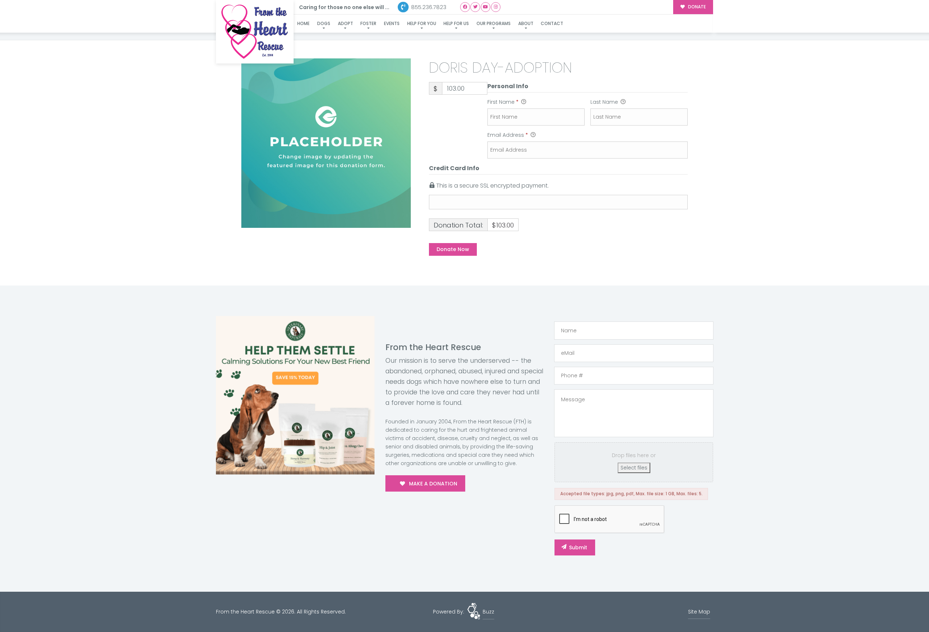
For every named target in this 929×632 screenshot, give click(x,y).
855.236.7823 (428, 7)
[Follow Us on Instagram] (496, 7)
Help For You (421, 23)
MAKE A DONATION (432, 483)
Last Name (604, 102)
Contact (552, 23)
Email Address (507, 135)
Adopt (345, 23)
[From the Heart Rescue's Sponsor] (295, 395)
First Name (503, 102)
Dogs (323, 23)
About (525, 23)
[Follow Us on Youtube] (486, 7)
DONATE (696, 7)
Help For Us (456, 23)
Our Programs (493, 23)
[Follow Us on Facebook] (465, 7)
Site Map (699, 611)
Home (303, 23)
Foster (368, 23)
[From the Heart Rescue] (254, 31)
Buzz (488, 611)
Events (392, 23)
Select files (634, 467)
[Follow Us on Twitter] (475, 7)
